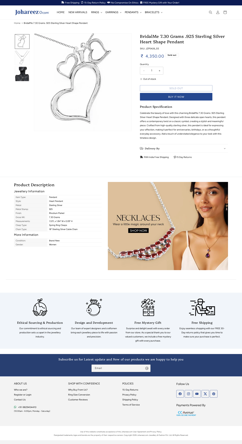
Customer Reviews (78, 399)
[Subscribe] (146, 368)
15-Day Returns (130, 389)
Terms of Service (131, 404)
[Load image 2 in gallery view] (22, 58)
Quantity (144, 64)
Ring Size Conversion (79, 394)
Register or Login (22, 394)
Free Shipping (72, 2)
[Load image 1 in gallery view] (22, 41)
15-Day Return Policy (95, 2)
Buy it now (176, 96)
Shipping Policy (130, 399)
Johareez (125, 432)
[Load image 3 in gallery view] (22, 74)
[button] (96, 12)
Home (17, 23)
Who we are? (20, 389)
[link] (40, 319)
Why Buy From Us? (78, 389)
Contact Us (20, 399)
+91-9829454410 (27, 407)
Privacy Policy (129, 394)
